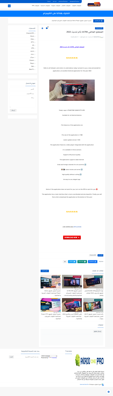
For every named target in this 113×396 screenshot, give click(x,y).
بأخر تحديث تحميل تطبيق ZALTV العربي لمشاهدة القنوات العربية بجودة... (93, 317)
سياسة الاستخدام (63, 1)
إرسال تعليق (97, 331)
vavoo (32, 51)
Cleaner (31, 60)
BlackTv (31, 69)
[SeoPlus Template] (103, 384)
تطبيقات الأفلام (66, 5)
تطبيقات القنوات (76, 5)
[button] (92, 261)
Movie (32, 36)
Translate (54, 358)
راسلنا (48, 1)
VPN (32, 48)
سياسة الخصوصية (74, 1)
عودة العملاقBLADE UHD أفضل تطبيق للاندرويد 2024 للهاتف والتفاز (93, 293)
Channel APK (99, 28)
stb (33, 45)
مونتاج (32, 57)
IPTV (32, 42)
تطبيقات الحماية (45, 5)
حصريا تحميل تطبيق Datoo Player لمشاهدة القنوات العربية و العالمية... (71, 20)
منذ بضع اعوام (99, 289)
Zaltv (32, 66)
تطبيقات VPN (35, 5)
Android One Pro (84, 384)
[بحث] (9, 5)
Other (32, 39)
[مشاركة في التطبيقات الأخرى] (65, 261)
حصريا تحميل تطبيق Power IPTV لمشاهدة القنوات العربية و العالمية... (51, 317)
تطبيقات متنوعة (55, 5)
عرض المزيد (45, 270)
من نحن (54, 1)
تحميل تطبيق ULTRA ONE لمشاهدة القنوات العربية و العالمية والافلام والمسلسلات (73, 293)
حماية (32, 54)
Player (32, 63)
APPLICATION (77, 227)
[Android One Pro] (94, 4)
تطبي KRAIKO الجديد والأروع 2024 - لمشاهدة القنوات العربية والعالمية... (72, 317)
